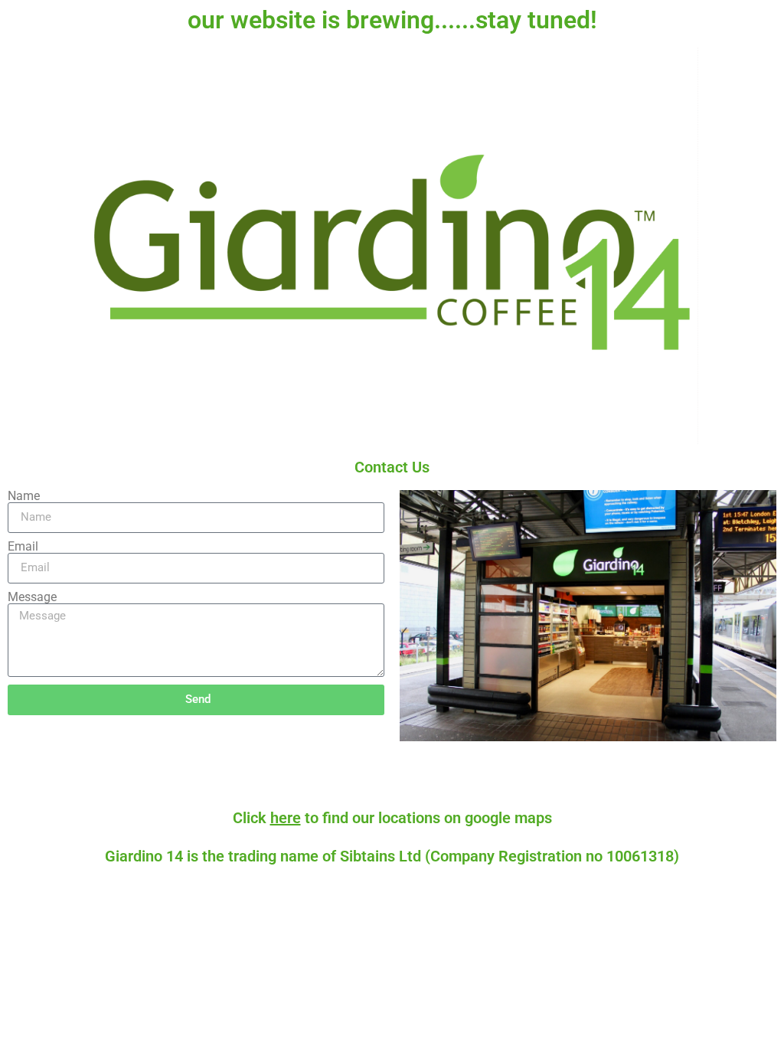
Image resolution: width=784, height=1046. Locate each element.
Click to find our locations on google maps (392, 818)
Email (23, 547)
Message (32, 597)
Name (24, 496)
